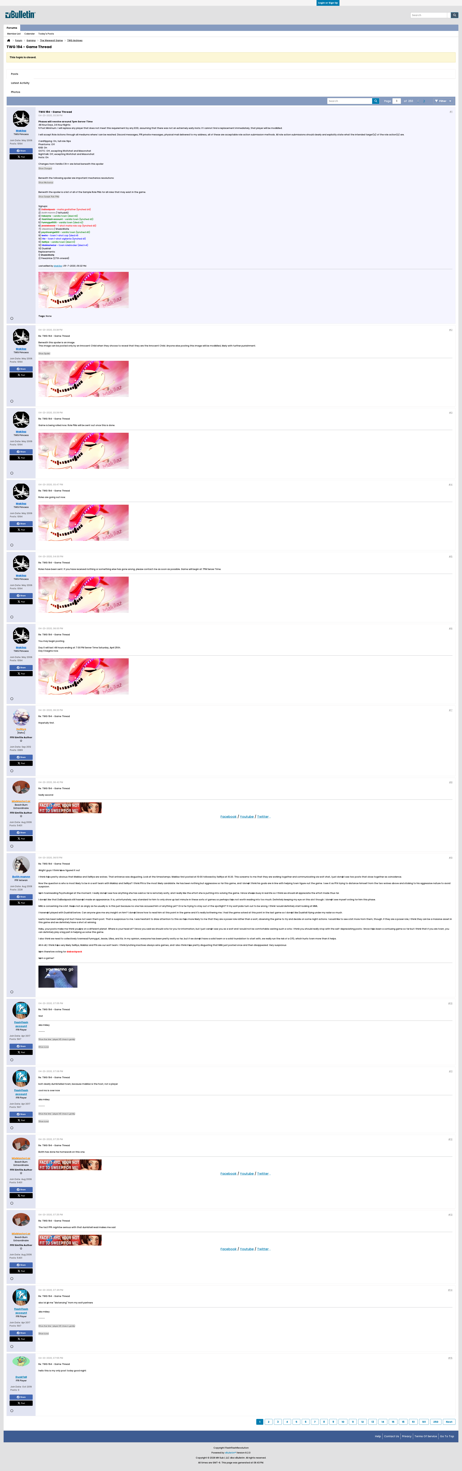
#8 (450, 782)
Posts (14, 74)
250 (435, 1422)
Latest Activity (20, 83)
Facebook (229, 816)
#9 (450, 857)
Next (449, 1422)
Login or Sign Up (328, 2)
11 (353, 1422)
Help (378, 1436)
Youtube (247, 816)
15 (393, 1422)
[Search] (454, 15)
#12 (450, 1139)
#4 (450, 484)
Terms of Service (426, 1436)
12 (362, 1422)
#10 (450, 1003)
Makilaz (58, 265)
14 (383, 1422)
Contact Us (391, 1436)
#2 (450, 329)
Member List (14, 33)
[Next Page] (424, 101)
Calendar (29, 33)
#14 (450, 1290)
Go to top (447, 1436)
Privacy (406, 1436)
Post (23, 156)
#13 (450, 1214)
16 (403, 1422)
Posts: (13, 143)
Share (23, 151)
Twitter (263, 816)
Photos (15, 92)
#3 (450, 412)
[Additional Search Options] (449, 15)
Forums (12, 28)
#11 (450, 1071)
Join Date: (15, 140)
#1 (451, 111)
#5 (450, 556)
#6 (450, 628)
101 (424, 1422)
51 (413, 1422)
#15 (450, 1357)
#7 (450, 710)
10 (343, 1422)
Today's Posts (46, 33)
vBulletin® (230, 1452)
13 (372, 1422)
